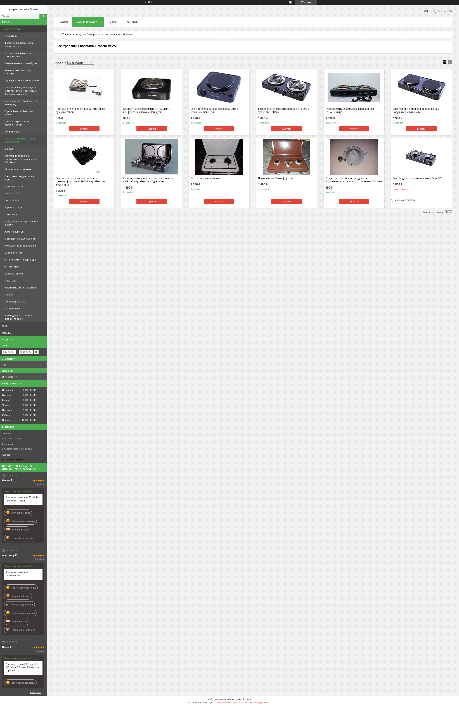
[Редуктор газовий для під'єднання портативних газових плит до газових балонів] (354, 157)
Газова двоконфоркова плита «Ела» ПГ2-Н (419, 178)
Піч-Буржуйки (12, 308)
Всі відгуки (35, 692)
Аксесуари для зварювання (20, 245)
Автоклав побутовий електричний (17, 574)
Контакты (132, 21)
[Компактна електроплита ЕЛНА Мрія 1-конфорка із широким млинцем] (151, 87)
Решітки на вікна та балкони (20, 287)
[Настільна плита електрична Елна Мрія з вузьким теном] (84, 87)
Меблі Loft (10, 280)
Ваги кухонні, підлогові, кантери (17, 72)
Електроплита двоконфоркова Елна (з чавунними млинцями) (416, 110)
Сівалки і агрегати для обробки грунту (17, 123)
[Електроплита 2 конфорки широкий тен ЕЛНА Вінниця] (354, 87)
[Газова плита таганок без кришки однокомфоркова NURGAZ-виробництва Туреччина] (84, 157)
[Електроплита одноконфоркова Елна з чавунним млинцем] (219, 87)
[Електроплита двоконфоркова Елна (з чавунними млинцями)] (421, 87)
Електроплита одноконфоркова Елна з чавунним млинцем (214, 110)
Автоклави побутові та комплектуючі (17, 54)
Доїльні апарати (13, 186)
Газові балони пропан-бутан (20, 63)
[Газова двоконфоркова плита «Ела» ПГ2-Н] (421, 157)
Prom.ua (247, 699)
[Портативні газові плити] (219, 157)
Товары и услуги (11, 28)
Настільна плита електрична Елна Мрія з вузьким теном (81, 110)
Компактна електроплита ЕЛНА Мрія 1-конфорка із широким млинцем (147, 110)
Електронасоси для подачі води (19, 178)
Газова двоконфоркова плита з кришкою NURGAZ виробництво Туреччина (148, 180)
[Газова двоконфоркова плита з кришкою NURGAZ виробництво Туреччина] (151, 157)
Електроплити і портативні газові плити (19, 140)
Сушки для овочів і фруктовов (21, 80)
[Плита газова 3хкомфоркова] (286, 157)
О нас (5, 325)
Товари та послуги (73, 34)
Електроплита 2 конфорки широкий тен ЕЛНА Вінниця (349, 110)
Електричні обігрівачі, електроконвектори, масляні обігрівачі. (20, 159)
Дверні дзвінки (13, 252)
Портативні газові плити (206, 178)
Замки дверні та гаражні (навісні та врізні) (18, 317)
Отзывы (6, 332)
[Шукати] (43, 16)
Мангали (9, 148)
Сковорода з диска (15, 301)
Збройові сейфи (13, 207)
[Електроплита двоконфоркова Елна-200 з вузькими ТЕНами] (286, 87)
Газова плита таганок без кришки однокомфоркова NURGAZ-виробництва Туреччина (80, 181)
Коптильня (10, 214)
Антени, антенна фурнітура (20, 259)
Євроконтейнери (14, 273)
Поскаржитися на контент (229, 702)
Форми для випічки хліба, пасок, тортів (18, 44)
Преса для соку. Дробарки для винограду (21, 102)
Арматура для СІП (14, 231)
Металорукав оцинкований (20, 238)
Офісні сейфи (11, 200)
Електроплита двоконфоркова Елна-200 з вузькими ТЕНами (283, 110)
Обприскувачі (12, 131)
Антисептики (11, 266)
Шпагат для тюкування (17, 169)
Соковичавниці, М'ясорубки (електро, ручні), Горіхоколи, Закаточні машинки (20, 91)
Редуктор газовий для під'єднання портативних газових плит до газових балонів (353, 180)
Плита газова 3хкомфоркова (275, 178)
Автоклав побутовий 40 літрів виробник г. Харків (22, 499)
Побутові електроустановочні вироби (21, 223)
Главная (63, 21)
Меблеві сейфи (13, 193)
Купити (84, 128)
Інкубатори (10, 35)
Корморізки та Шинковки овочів (19, 113)
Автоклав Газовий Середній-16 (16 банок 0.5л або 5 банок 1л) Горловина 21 (22, 667)
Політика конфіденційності (257, 702)
